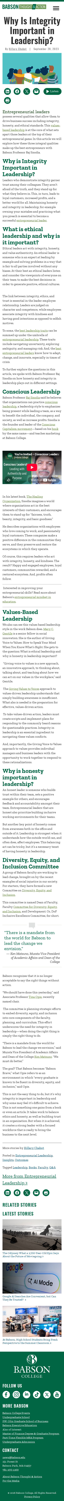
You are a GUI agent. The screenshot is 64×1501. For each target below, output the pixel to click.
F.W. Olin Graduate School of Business (25, 1421)
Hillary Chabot (18, 49)
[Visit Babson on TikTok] (37, 1395)
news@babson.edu (13, 1457)
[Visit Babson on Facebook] (6, 1395)
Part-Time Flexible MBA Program (22, 1437)
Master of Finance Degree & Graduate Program (30, 1433)
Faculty (43, 1167)
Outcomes (21, 1160)
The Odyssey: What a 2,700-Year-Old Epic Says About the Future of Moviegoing (30, 1254)
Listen (54, 91)
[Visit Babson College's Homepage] (32, 1377)
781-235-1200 (10, 1469)
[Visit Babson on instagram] (17, 1395)
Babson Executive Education (19, 1425)
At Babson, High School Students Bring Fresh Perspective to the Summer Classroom (30, 1341)
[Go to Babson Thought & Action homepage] (24, 7)
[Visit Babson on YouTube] (57, 1395)
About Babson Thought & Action (22, 1476)
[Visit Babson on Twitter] (47, 1395)
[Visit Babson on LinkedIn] (27, 1395)
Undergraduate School (16, 1417)
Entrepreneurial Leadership (34, 1155)
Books (33, 1167)
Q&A (52, 1167)
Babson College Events (16, 1413)
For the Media (10, 1480)
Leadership (20, 1167)
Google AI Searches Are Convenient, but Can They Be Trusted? (29, 1298)
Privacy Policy (32, 1496)
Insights (8, 1160)
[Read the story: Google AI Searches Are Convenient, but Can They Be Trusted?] (32, 1278)
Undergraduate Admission (18, 1442)
